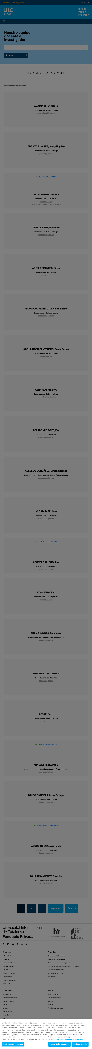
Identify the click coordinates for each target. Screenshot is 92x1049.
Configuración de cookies (13, 1044)
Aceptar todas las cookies (59, 1044)
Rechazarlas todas (80, 1044)
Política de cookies (58, 1039)
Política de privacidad (74, 1039)
